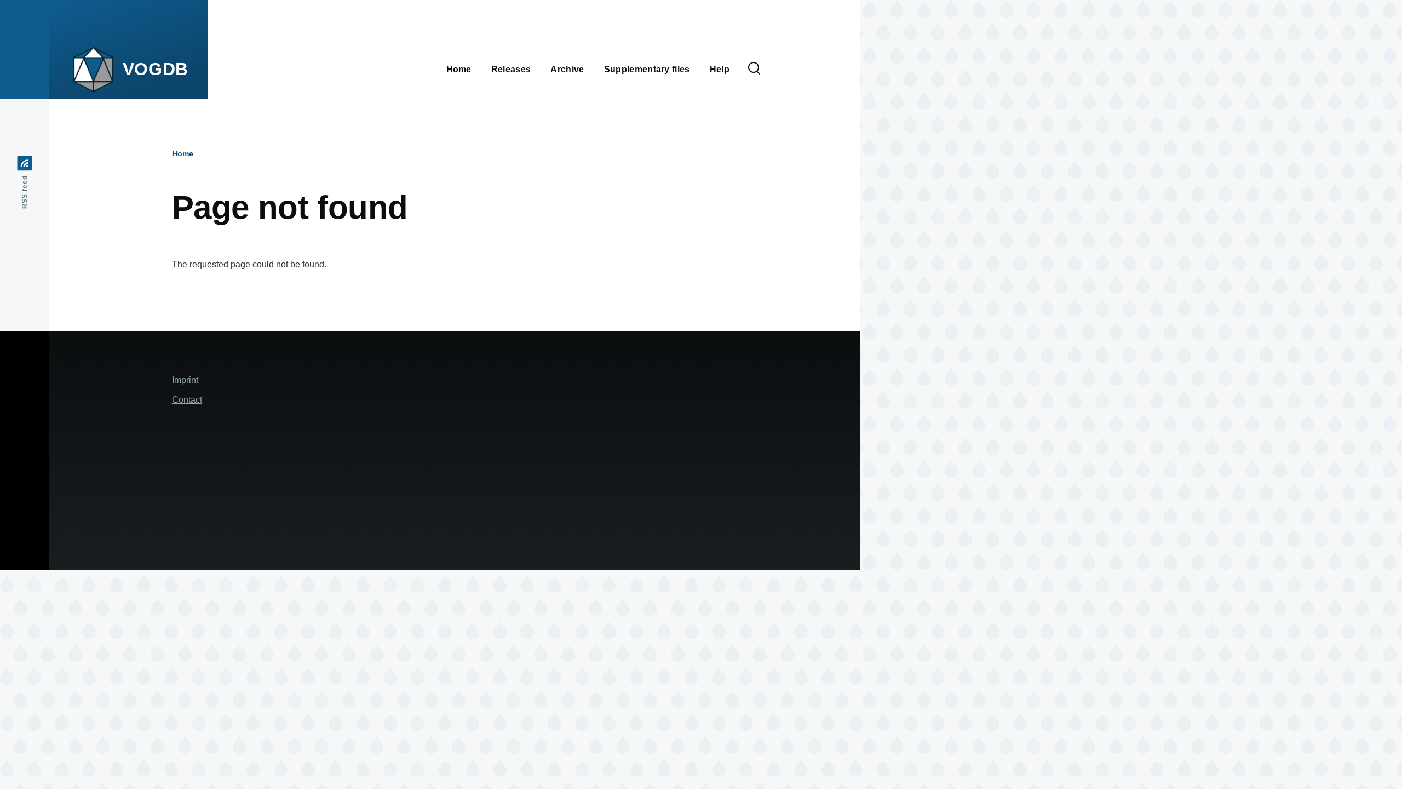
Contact (187, 399)
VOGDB (155, 69)
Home (182, 153)
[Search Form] (754, 69)
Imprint (185, 380)
